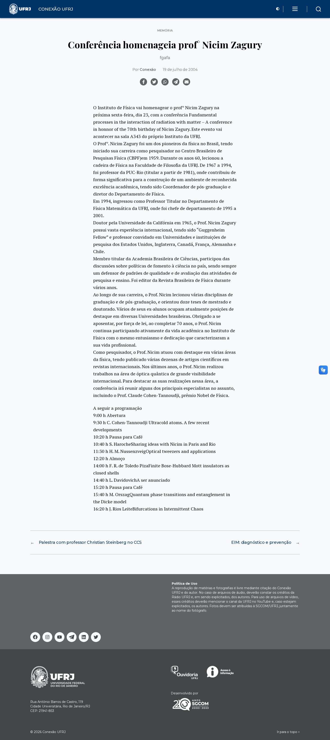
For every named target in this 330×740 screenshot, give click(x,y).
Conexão (148, 69)
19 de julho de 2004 (180, 69)
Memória (165, 30)
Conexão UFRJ (54, 732)
